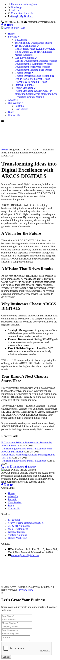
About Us (13, 99)
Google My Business (22, 16)
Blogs (11, 112)
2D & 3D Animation (26, 45)
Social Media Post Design (36, 78)
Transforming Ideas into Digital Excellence (24, 460)
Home (11, 33)
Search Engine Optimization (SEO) (33, 42)
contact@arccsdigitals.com (25, 555)
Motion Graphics (23, 54)
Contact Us (14, 115)
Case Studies (21, 109)
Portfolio (19, 106)
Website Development (26, 60)
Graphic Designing (25, 75)
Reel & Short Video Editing (29, 48)
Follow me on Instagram (24, 4)
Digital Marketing (24, 90)
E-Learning (21, 39)
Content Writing (35, 96)
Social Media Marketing (39, 93)
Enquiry (31, 466)
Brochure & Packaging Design (31, 81)
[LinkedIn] (8, 484)
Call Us (15, 10)
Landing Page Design (41, 69)
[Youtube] (11, 484)
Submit (6, 657)
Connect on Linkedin (22, 13)
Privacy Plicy (26, 589)
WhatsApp (18, 466)
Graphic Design (23, 72)
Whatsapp (16, 7)
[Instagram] (5, 484)
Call (7, 466)
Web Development (25, 57)
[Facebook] (2, 484)
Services (13, 36)
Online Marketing (24, 87)
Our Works (14, 103)
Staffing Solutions (24, 84)
